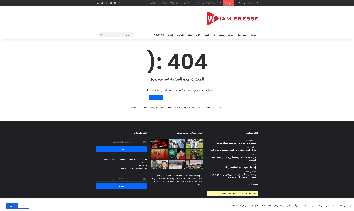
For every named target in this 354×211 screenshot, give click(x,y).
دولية (190, 35)
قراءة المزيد (232, 205)
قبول (11, 205)
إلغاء (23, 205)
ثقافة (198, 35)
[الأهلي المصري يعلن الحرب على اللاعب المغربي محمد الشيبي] (194, 154)
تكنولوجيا (180, 35)
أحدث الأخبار (242, 35)
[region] (177, 204)
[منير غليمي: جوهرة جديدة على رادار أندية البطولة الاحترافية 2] (159, 144)
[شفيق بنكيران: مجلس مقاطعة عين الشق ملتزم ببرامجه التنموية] (159, 154)
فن (214, 35)
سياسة (230, 35)
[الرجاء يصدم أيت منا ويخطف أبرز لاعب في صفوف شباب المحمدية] (177, 154)
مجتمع (221, 35)
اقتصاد (206, 35)
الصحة (170, 35)
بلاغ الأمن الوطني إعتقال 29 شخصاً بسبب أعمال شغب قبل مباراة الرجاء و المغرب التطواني (187, 3)
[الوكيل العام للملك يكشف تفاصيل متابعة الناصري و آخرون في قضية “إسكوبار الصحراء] (159, 164)
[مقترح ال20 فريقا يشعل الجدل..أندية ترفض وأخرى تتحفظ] (177, 144)
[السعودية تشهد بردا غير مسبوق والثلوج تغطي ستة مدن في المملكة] (177, 164)
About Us (159, 35)
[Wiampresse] (232, 18)
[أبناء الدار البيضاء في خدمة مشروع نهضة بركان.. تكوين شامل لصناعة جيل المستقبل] (194, 144)
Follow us (253, 184)
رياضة (253, 35)
